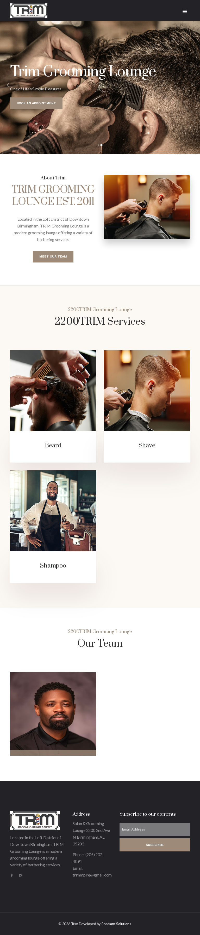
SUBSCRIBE (155, 845)
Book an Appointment (36, 103)
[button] (185, 11)
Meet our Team (53, 256)
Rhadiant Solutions (116, 923)
